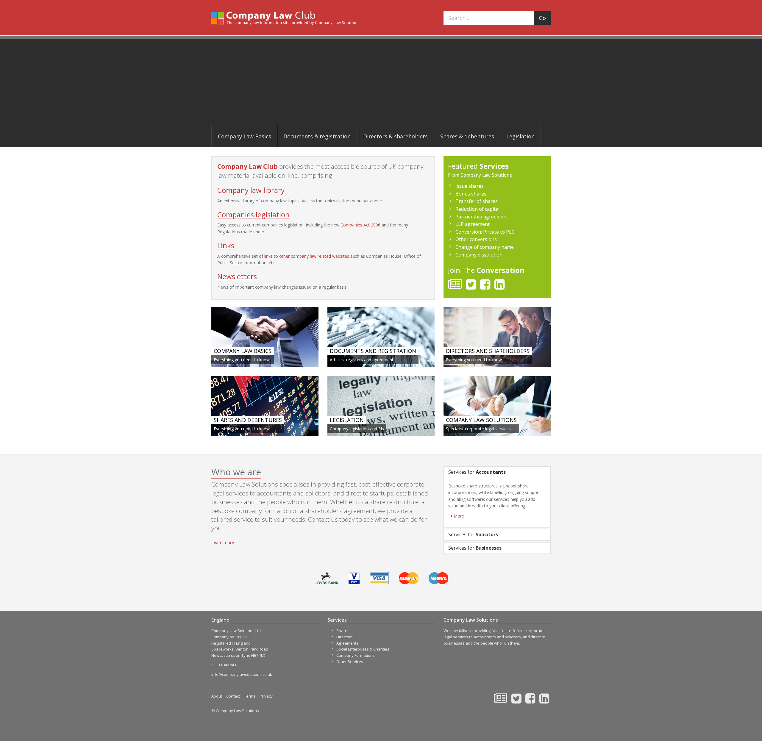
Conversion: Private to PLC (485, 232)
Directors (344, 637)
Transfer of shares (476, 201)
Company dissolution (478, 254)
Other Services (349, 661)
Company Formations (355, 655)
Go (542, 17)
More (458, 516)
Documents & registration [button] (317, 136)
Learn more (222, 542)
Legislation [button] (520, 136)
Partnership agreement (481, 216)
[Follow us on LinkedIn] (499, 287)
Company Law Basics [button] (244, 136)
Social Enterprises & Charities (362, 649)
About (216, 696)
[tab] (497, 472)
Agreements (347, 643)
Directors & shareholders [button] (395, 136)
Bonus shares (470, 193)
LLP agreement (472, 224)
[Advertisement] (381, 80)
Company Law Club (285, 18)
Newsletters (237, 276)
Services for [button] (477, 472)
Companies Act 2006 (360, 225)
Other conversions (476, 239)
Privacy (266, 696)
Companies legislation (253, 214)
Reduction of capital (477, 209)
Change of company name (484, 247)
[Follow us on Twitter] (471, 287)
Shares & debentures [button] (467, 136)
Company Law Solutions (486, 175)
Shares (342, 630)
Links (225, 245)
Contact (233, 696)
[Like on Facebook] (485, 287)
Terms (249, 696)
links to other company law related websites (306, 256)
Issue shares (469, 186)
